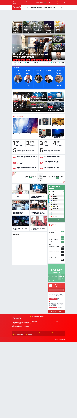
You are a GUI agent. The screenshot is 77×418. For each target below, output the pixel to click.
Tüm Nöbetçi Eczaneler (57, 311)
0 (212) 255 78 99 (53, 298)
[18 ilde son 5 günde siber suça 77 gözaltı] (20, 221)
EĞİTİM (28, 7)
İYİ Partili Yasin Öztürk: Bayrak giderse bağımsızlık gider (52, 151)
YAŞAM (32, 226)
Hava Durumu (17, 332)
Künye (14, 3)
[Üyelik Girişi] (64, 2)
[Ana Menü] (64, 7)
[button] (13, 48)
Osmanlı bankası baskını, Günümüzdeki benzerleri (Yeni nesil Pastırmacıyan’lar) (28, 72)
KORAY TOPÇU (28, 84)
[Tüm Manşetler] (63, 116)
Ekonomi (33, 195)
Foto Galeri (16, 1)
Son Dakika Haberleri (18, 334)
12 (42, 59)
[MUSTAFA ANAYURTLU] (59, 78)
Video (23, 1)
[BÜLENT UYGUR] (18, 78)
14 (47, 59)
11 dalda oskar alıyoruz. (18, 72)
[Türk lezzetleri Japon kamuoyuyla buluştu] (20, 205)
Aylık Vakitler (52, 280)
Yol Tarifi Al (60, 298)
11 (39, 59)
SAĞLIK (50, 7)
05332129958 (34, 321)
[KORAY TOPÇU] (28, 78)
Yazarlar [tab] (16, 67)
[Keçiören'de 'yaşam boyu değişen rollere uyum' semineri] (38, 205)
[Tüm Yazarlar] (63, 67)
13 (44, 59)
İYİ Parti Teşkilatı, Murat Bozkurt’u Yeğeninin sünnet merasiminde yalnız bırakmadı (47, 144)
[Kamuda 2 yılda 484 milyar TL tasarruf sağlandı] (38, 189)
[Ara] (62, 7)
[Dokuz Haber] (16, 7)
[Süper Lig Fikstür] (63, 225)
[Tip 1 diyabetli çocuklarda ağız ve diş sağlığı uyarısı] (20, 189)
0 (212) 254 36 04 (53, 307)
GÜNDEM (39, 7)
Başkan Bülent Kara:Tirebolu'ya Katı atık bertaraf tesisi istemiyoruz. (26, 151)
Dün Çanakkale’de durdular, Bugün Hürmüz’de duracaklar (59, 72)
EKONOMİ (33, 7)
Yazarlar (29, 1)
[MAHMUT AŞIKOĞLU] (49, 78)
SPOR (54, 7)
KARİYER (45, 7)
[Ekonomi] (45, 234)
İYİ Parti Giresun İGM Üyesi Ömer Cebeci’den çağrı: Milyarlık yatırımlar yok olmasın (60, 144)
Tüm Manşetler (56, 332)
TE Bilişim (63, 339)
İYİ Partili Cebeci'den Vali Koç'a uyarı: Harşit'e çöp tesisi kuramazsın (34, 144)
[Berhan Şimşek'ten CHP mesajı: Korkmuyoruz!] (38, 221)
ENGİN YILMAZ (38, 84)
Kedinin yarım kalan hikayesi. (49, 72)
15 (49, 59)
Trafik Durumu (30, 332)
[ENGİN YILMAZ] (38, 78)
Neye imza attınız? (38, 71)
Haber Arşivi (30, 334)
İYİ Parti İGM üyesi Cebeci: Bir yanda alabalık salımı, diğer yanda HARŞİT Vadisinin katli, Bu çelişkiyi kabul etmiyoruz (20, 144)
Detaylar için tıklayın (56, 219)
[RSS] (57, 322)
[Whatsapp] (55, 322)
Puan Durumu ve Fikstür (44, 332)
